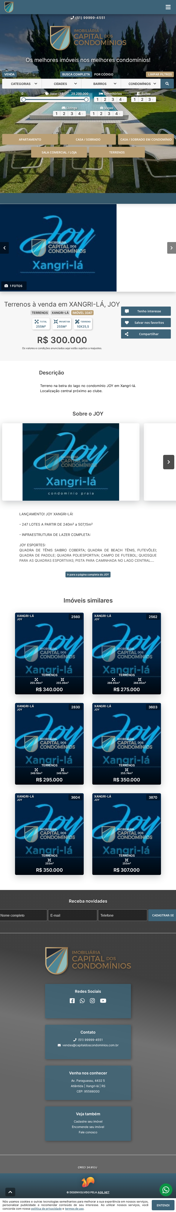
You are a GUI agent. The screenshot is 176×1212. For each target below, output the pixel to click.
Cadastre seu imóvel (88, 1121)
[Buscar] (167, 84)
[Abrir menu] (168, 7)
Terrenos (117, 152)
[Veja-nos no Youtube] (103, 1000)
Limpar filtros (160, 74)
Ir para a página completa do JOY (88, 574)
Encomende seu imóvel (88, 1127)
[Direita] (171, 248)
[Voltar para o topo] (10, 1192)
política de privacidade (46, 1208)
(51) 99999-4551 (90, 17)
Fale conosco (88, 1132)
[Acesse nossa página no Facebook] (72, 1000)
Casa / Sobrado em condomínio (146, 139)
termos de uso (74, 1208)
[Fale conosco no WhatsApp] (82, 1000)
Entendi (163, 1205)
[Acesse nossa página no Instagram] (92, 1000)
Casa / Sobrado (88, 139)
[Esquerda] (4, 248)
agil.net (103, 1192)
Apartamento (30, 139)
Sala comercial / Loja (59, 152)
